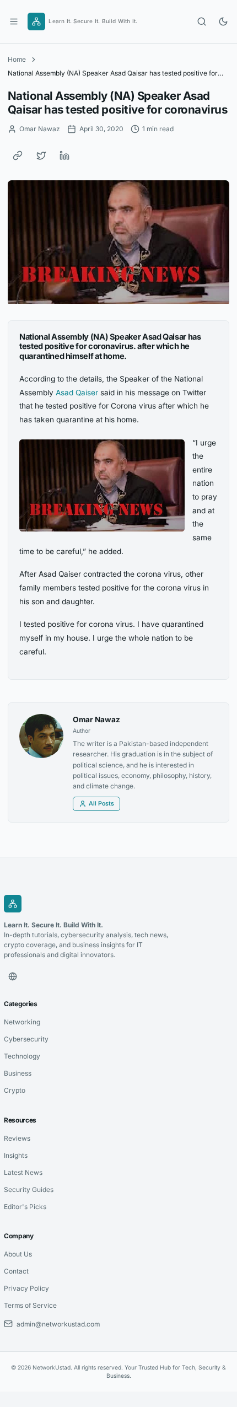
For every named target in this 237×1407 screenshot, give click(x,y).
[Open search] (202, 21)
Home (17, 59)
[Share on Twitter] (41, 155)
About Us (18, 1254)
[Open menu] (14, 21)
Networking (22, 1022)
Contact (16, 1271)
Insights (16, 1155)
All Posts (101, 803)
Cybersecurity (26, 1039)
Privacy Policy (26, 1288)
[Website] (12, 976)
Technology (22, 1056)
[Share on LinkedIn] (64, 155)
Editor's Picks (25, 1206)
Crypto (14, 1090)
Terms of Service (30, 1305)
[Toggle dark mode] (223, 21)
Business (17, 1073)
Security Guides (28, 1189)
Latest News (23, 1172)
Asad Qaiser (77, 392)
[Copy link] (18, 155)
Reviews (17, 1138)
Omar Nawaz (96, 719)
